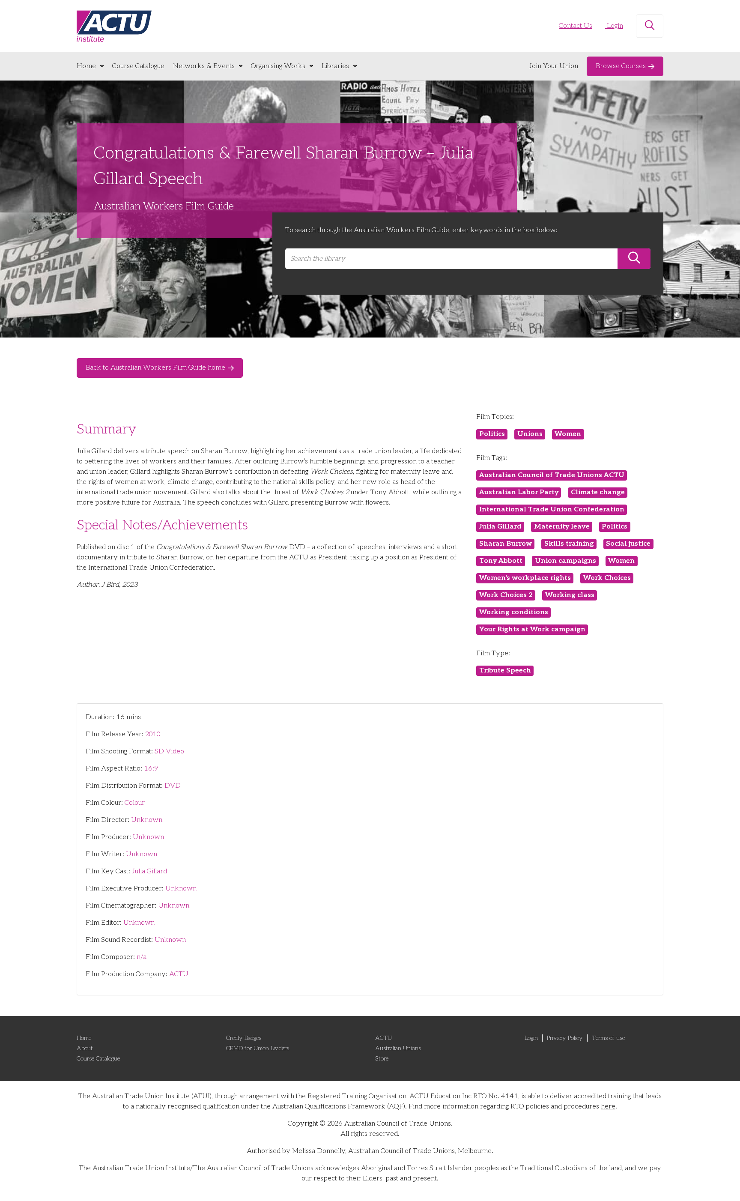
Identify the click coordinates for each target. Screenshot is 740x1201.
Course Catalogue (138, 66)
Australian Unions (398, 1048)
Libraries (335, 66)
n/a (141, 957)
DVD (172, 786)
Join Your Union (553, 66)
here (608, 1106)
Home (86, 66)
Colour (135, 803)
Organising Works (278, 66)
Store (381, 1058)
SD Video (169, 751)
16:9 (151, 769)
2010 (152, 734)
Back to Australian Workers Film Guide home (155, 368)
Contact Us (575, 26)
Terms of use (608, 1038)
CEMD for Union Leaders (257, 1048)
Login (614, 26)
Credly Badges (243, 1038)
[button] (649, 26)
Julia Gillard (149, 871)
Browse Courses (621, 66)
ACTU (178, 974)
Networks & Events (204, 66)
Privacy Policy (565, 1038)
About (85, 1048)
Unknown (146, 820)
